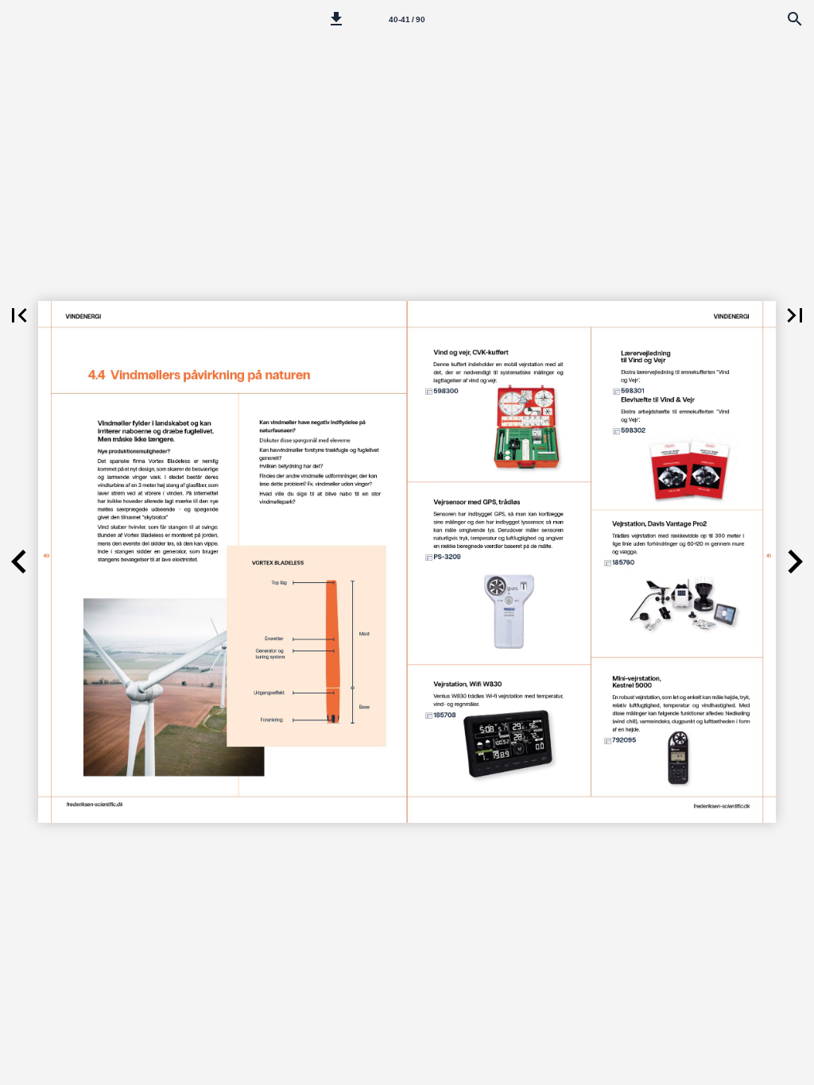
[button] (336, 19)
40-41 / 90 (407, 19)
